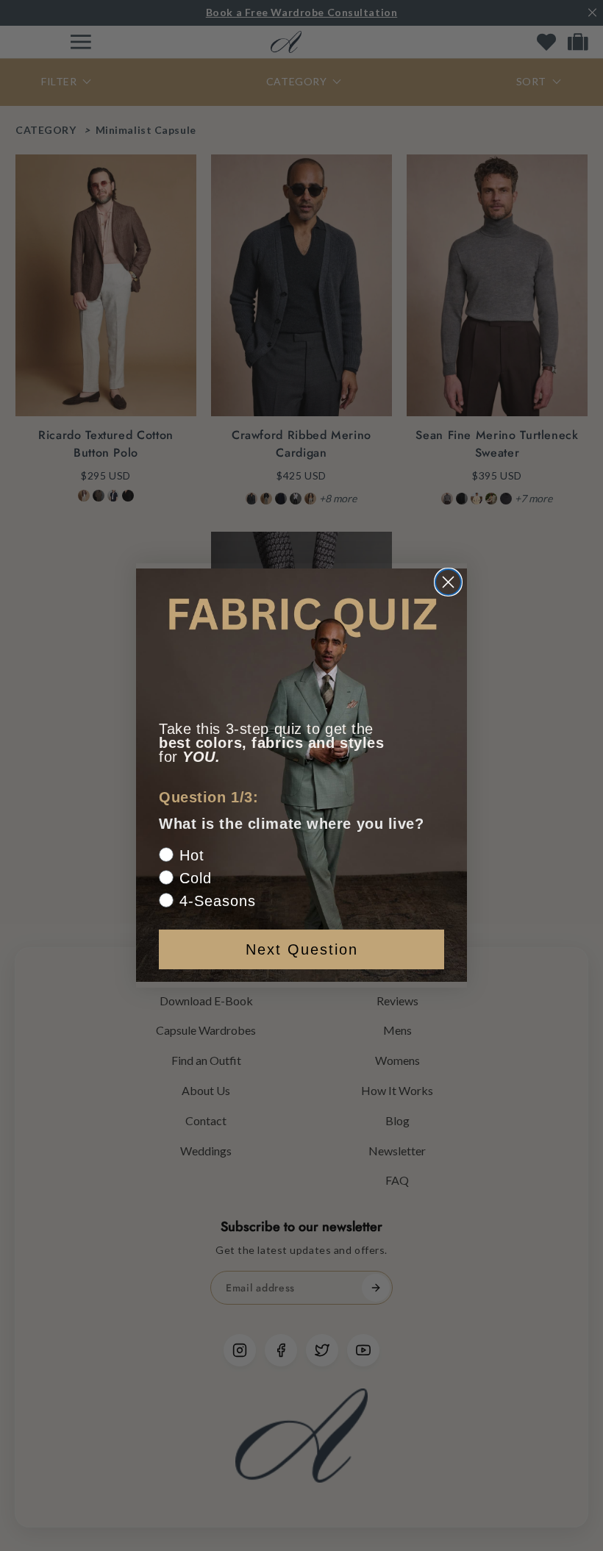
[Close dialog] (448, 582)
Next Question (302, 949)
